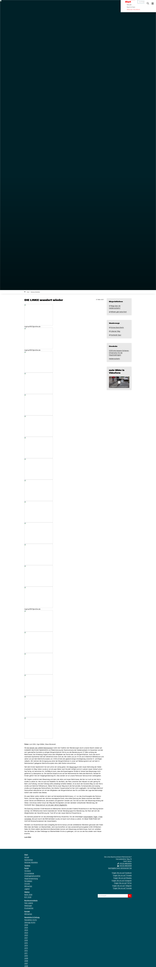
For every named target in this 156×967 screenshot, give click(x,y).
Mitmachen (28, 886)
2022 (26, 935)
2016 (26, 940)
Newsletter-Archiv (30, 920)
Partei (26, 868)
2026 (26, 925)
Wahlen (27, 892)
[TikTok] (36, 3)
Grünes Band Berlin (117, 327)
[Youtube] (41, 3)
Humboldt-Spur (116, 335)
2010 (26, 956)
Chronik (27, 884)
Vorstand (27, 871)
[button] (119, 382)
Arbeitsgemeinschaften (32, 876)
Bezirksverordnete (31, 900)
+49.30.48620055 (125, 863)
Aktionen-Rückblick (133, 9)
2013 (26, 948)
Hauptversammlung (31, 878)
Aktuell (26, 857)
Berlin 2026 (28, 894)
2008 (26, 961)
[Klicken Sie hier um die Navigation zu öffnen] (153, 3)
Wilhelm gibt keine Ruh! (119, 312)
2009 (26, 958)
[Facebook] (25, 3)
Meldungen (28, 905)
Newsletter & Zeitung (31, 917)
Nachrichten (131, 7)
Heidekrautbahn (114, 359)
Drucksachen (28, 908)
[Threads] (28, 3)
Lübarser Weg (115, 331)
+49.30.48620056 (125, 866)
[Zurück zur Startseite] (24, 291)
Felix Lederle (28, 903)
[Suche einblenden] (148, 3)
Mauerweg (73, 767)
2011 (25, 953)
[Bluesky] (30, 3)
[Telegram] (38, 3)
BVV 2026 (27, 897)
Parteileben (28, 881)
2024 (26, 930)
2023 (26, 933)
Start (28, 291)
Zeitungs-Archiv (29, 922)
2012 (26, 950)
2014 (26, 945)
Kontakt (27, 911)
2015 (26, 943)
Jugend (26, 889)
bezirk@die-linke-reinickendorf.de (120, 868)
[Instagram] (33, 3)
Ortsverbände (29, 873)
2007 (26, 963)
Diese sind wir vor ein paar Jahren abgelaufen (51, 805)
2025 (26, 927)
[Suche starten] (130, 896)
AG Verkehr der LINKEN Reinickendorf (40, 748)
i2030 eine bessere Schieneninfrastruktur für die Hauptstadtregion (119, 353)
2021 (26, 938)
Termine (27, 866)
